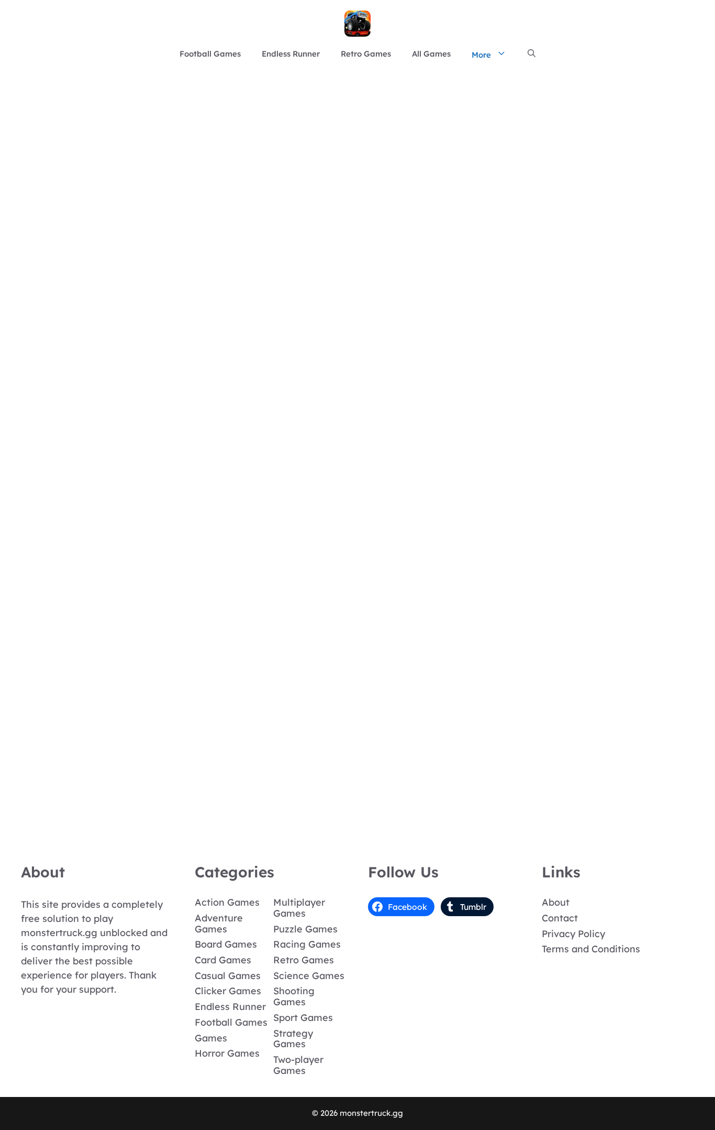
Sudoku (71, 681)
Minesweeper (71, 824)
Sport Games (303, 1018)
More (481, 55)
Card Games (223, 960)
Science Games (308, 976)
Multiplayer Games (299, 907)
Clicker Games (228, 991)
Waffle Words (71, 251)
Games (211, 1038)
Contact (560, 918)
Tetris (71, 537)
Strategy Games (293, 1038)
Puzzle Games (305, 929)
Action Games (227, 902)
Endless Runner (291, 54)
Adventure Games (219, 923)
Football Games (210, 54)
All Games (431, 54)
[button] (531, 54)
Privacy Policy (573, 934)
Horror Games (227, 1053)
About (555, 902)
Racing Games (307, 944)
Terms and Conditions (591, 949)
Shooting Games (294, 996)
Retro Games (366, 54)
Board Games (226, 944)
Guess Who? (71, 394)
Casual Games (228, 976)
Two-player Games (298, 1065)
